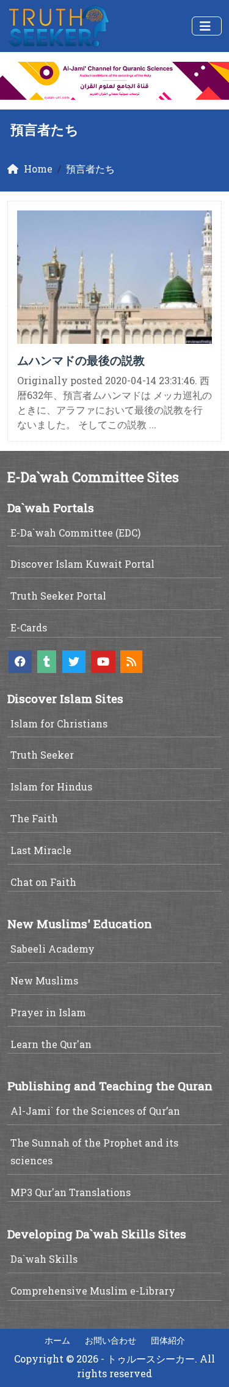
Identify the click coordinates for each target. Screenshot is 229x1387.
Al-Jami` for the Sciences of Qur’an (95, 1110)
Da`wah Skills (44, 1258)
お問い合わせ (110, 1340)
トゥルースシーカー (151, 1358)
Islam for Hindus (51, 786)
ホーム (57, 1340)
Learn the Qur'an (51, 1044)
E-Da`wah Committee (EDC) (75, 532)
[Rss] (131, 661)
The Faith (34, 818)
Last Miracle (40, 850)
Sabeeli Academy (52, 948)
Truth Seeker (42, 754)
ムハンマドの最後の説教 (81, 360)
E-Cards (28, 627)
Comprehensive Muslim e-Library (92, 1290)
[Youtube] (103, 661)
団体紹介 (168, 1340)
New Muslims (44, 980)
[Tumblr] (46, 661)
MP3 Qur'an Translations (70, 1192)
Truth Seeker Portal (58, 595)
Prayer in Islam (48, 1012)
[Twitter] (73, 661)
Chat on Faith (43, 882)
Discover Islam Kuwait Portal (82, 563)
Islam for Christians (58, 723)
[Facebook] (20, 661)
